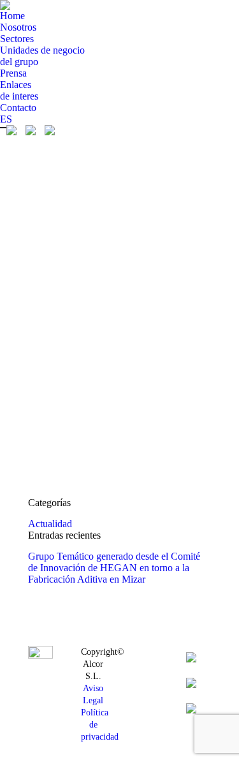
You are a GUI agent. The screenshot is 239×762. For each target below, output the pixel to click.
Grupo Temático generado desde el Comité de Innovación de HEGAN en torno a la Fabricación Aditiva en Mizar (114, 568)
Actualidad (50, 523)
